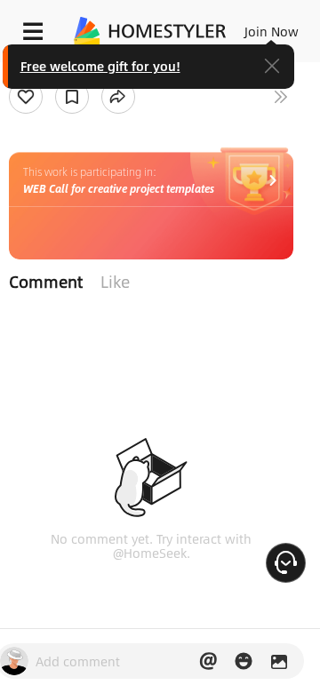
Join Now (271, 31)
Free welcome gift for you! (100, 66)
